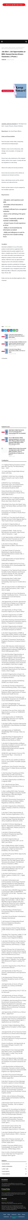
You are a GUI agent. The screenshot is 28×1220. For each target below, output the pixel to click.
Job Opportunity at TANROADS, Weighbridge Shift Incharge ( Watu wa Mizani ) (13, 731)
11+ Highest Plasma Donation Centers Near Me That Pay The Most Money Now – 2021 (13, 466)
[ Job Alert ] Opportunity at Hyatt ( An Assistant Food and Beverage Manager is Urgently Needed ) (14, 675)
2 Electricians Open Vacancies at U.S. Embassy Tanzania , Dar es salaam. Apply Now (13, 1104)
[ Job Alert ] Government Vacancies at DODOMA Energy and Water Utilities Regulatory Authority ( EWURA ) (13, 801)
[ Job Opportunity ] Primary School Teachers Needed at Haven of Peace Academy (13, 979)
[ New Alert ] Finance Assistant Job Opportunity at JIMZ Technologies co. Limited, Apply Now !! (13, 1140)
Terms (19, 1214)
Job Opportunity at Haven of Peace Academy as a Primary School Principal (14, 996)
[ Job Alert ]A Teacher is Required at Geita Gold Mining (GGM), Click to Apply (14, 686)
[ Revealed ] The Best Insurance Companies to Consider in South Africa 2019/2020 (13, 512)
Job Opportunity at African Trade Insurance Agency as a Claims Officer (13, 610)
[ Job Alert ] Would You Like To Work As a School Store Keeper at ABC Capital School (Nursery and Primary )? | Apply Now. (14, 943)
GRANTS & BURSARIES (14, 1166)
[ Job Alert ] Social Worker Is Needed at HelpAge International (14, 917)
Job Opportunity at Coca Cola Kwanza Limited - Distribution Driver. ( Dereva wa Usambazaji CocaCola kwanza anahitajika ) (14, 595)
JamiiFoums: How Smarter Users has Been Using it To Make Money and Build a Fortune (14, 768)
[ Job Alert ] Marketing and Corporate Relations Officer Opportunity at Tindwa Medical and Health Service (14, 692)
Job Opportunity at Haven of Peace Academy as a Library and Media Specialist (12, 985)
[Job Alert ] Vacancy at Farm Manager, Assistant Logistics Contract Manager (13, 1082)
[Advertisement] (14, 23)
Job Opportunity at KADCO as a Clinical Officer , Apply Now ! (14, 1012)
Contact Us (14, 1214)
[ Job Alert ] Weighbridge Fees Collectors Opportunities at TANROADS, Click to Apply (14, 705)
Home (3, 47)
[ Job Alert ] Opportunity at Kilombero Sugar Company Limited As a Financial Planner (13, 807)
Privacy (23, 1214)
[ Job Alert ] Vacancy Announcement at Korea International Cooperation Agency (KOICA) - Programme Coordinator (14, 621)
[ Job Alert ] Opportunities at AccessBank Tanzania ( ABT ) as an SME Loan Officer (12, 840)
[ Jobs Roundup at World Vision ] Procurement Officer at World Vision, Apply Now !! (13, 911)
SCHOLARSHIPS (14, 1171)
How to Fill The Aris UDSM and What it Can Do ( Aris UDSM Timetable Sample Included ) (14, 761)
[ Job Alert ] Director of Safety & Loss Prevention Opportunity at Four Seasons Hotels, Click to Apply (14, 669)
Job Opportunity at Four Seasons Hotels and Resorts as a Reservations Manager (14, 1032)
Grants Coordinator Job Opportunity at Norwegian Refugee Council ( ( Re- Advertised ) (13, 1045)
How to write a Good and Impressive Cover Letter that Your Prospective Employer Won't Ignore (13, 1153)
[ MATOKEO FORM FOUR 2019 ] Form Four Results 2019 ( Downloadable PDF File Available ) (17, 432)
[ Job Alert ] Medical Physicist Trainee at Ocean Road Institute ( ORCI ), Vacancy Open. (14, 1134)
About (8, 1214)
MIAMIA (14, 1217)
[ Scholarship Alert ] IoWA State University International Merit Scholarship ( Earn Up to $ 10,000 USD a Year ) (14, 581)
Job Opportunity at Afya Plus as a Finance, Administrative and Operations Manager (14, 972)
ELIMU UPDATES (14, 1164)
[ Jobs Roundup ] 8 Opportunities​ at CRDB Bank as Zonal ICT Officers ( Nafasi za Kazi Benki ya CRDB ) (12, 738)
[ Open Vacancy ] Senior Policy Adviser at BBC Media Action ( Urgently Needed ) (14, 929)
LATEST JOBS (8, 47)
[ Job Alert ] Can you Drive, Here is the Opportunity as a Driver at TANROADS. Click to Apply (13, 712)
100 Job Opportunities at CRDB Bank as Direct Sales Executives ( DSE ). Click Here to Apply (14, 588)
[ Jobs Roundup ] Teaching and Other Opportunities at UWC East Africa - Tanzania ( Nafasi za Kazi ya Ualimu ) (13, 774)
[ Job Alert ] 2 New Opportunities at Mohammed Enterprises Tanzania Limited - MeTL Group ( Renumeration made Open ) (13, 1120)
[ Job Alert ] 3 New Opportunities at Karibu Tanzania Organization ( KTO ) (13, 813)
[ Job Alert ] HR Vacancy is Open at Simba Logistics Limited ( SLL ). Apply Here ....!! (13, 875)
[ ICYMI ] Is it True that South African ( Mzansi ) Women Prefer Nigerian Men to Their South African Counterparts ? (14, 519)
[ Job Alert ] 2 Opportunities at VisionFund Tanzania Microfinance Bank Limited (16, 336)
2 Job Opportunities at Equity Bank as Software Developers (13, 559)
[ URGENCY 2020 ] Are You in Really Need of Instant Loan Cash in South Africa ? (12, 477)
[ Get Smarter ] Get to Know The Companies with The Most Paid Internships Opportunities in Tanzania (13, 1127)
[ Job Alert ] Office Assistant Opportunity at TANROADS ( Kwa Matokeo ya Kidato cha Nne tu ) (14, 725)
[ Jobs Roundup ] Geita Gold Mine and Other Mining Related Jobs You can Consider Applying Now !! (13, 868)
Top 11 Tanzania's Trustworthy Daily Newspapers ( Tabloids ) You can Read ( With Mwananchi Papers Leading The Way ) (14, 960)
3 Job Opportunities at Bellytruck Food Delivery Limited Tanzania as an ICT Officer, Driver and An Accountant (17, 343)
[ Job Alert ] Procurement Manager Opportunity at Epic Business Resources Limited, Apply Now (14, 1076)
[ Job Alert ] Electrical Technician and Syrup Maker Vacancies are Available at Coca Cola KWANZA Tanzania (14, 698)
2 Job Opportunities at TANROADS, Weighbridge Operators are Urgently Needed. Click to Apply (13, 718)
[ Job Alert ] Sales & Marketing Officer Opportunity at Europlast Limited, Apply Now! (14, 1026)
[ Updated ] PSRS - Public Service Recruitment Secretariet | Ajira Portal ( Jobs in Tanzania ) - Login (13, 532)
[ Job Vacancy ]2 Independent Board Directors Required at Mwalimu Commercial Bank (13, 923)
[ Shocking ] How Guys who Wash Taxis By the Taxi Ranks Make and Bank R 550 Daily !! (14, 505)
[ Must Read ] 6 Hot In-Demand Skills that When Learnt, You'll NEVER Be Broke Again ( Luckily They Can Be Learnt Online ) (13, 1052)
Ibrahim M (4, 59)
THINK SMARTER (14, 1174)
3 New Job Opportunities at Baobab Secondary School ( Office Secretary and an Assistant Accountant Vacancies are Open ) (14, 1060)
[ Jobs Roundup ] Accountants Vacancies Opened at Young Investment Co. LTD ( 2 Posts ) (14, 1038)
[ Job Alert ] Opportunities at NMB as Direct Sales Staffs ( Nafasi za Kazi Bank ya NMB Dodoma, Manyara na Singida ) (14, 634)
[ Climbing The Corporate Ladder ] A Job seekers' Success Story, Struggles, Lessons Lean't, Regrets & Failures (14, 936)
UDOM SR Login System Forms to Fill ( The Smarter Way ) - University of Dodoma (13, 754)
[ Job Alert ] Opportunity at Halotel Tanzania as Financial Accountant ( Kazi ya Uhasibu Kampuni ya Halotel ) (14, 627)
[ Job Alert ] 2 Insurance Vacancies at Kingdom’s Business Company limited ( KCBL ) (13, 641)
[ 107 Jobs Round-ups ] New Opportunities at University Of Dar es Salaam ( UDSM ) (13, 786)
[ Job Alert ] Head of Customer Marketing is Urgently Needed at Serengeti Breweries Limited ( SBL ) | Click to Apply (13, 553)
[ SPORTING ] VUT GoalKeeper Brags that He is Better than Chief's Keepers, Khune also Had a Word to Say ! (13, 499)
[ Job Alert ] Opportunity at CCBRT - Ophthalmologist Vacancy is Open (12, 615)
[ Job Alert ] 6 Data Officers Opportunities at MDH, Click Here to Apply (17, 351)
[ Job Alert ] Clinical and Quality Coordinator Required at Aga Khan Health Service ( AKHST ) (12, 834)
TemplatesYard (15, 1216)
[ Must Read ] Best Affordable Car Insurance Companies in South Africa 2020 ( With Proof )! (13, 492)
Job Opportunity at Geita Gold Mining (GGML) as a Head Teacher (13, 681)
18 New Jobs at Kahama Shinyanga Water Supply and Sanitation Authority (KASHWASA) (13, 1097)
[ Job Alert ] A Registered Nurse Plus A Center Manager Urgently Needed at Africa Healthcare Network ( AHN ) (13, 819)
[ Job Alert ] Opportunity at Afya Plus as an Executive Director (14, 966)
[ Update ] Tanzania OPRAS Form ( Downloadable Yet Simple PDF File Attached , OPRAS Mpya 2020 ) (12, 1147)
